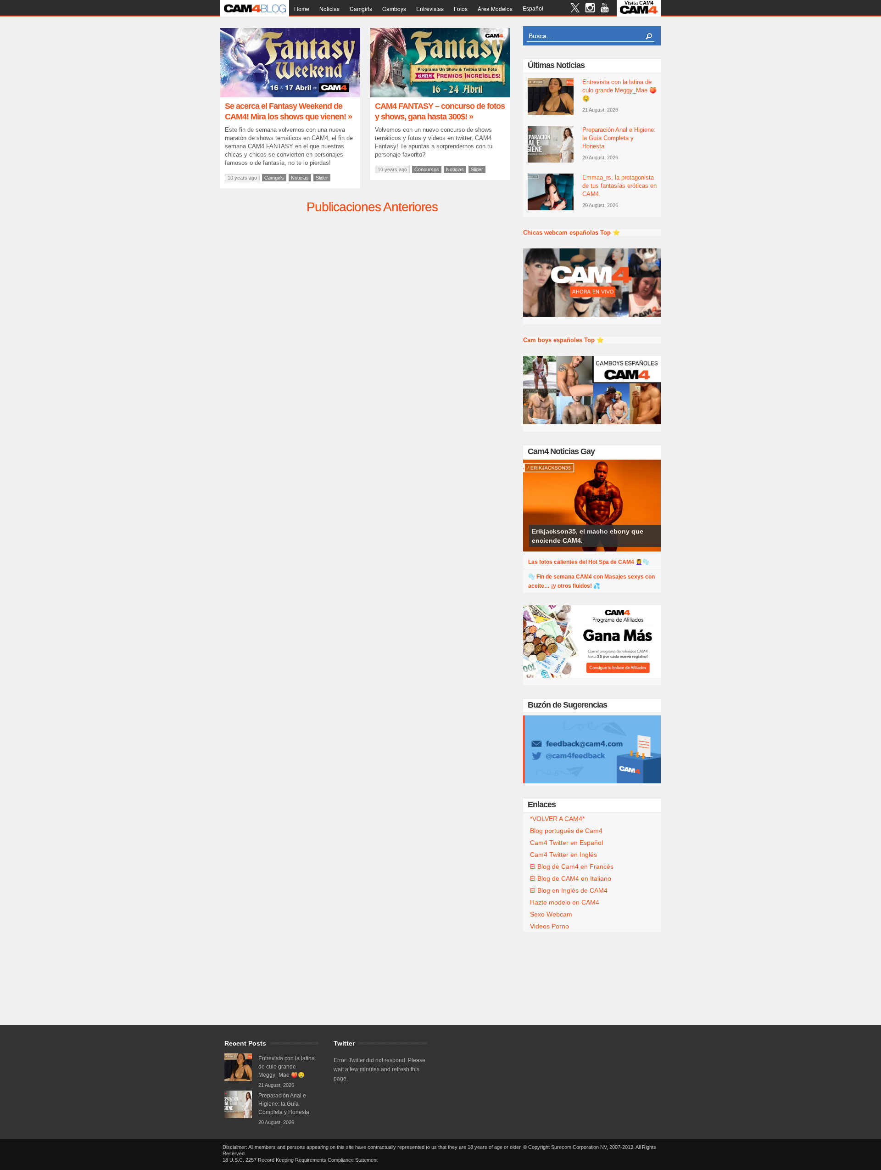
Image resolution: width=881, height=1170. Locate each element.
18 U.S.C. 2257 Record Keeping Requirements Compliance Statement (300, 1160)
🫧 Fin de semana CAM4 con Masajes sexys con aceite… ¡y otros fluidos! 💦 (591, 581)
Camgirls (361, 8)
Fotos (461, 8)
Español (533, 9)
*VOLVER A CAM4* (557, 818)
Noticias (329, 8)
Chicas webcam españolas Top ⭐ (571, 232)
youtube (604, 9)
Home (301, 8)
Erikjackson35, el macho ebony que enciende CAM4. (587, 536)
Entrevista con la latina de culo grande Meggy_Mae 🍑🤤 (619, 90)
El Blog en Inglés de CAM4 (569, 890)
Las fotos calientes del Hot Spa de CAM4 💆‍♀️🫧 (588, 562)
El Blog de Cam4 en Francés (571, 866)
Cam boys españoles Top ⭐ (563, 340)
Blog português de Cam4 (566, 830)
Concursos (426, 169)
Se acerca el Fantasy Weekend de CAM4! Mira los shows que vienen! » (288, 111)
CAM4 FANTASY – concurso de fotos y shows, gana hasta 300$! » (440, 111)
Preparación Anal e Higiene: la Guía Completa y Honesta (619, 138)
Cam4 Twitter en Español (566, 842)
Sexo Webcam (551, 914)
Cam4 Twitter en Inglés (563, 854)
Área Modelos (495, 8)
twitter (575, 9)
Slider (322, 177)
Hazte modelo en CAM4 (564, 902)
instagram (590, 9)
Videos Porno (549, 926)
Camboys (394, 8)
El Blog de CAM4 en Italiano (570, 878)
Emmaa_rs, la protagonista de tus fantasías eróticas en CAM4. (619, 185)
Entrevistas (430, 8)
